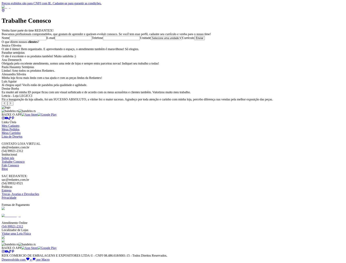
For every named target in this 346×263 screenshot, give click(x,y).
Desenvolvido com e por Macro (26, 259)
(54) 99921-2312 (12, 226)
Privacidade (9, 197)
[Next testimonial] (10, 103)
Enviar (199, 38)
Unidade (145, 38)
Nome (5, 38)
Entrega (6, 190)
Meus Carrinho (11, 133)
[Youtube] (6, 118)
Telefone (97, 38)
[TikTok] (9, 118)
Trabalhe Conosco (13, 161)
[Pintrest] (12, 118)
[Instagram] (3, 118)
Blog (5, 169)
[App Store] (29, 114)
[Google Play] (47, 114)
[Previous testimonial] (4, 103)
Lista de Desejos (12, 136)
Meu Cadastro (10, 125)
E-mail (50, 38)
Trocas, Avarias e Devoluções (20, 194)
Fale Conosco (10, 165)
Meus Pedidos (10, 129)
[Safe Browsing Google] (11, 215)
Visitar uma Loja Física (16, 233)
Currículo (188, 38)
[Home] (6, 7)
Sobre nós (8, 158)
